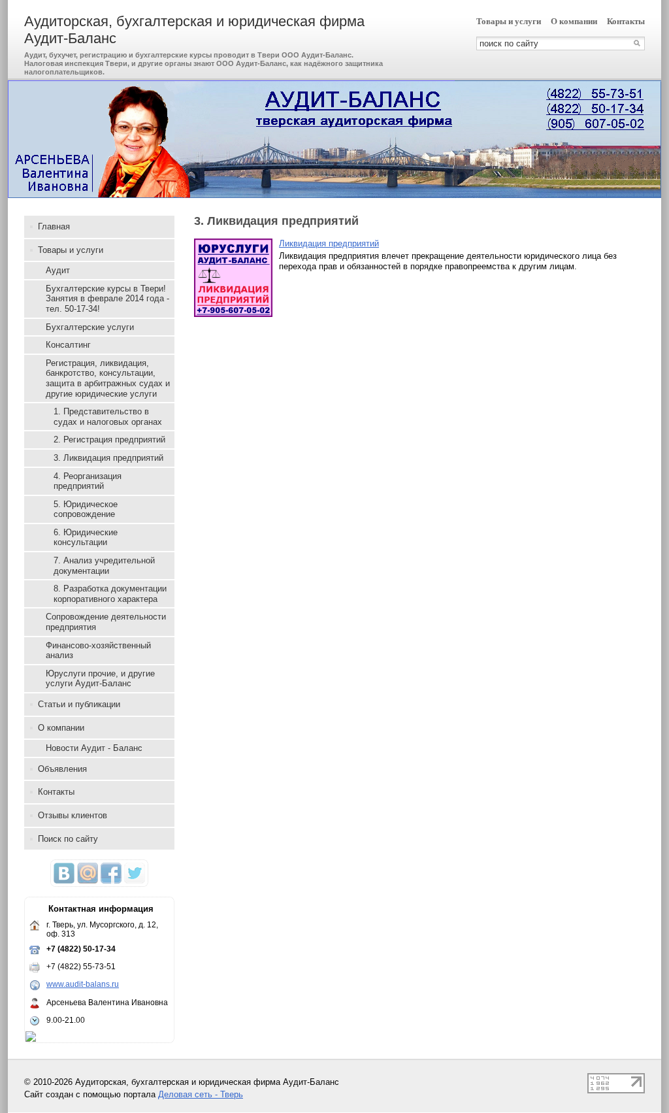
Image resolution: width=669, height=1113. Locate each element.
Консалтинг (68, 345)
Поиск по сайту (68, 839)
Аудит (58, 270)
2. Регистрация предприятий (109, 439)
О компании (574, 21)
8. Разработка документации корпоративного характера (110, 594)
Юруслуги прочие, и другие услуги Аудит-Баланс (100, 679)
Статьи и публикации (79, 704)
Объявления (62, 769)
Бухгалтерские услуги (90, 327)
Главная (54, 226)
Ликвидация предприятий (329, 243)
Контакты (626, 21)
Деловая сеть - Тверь (200, 1094)
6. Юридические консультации (86, 537)
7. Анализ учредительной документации (104, 566)
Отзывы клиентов (72, 815)
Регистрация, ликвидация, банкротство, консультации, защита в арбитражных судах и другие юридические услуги (108, 378)
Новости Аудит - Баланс (94, 748)
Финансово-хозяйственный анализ (98, 650)
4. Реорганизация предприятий (88, 481)
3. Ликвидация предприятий (108, 458)
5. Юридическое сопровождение (86, 509)
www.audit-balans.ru (82, 984)
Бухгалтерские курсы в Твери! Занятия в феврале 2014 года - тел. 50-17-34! (107, 299)
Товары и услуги (508, 21)
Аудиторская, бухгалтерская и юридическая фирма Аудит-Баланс (194, 29)
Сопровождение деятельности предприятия (106, 622)
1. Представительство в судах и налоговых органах (108, 417)
